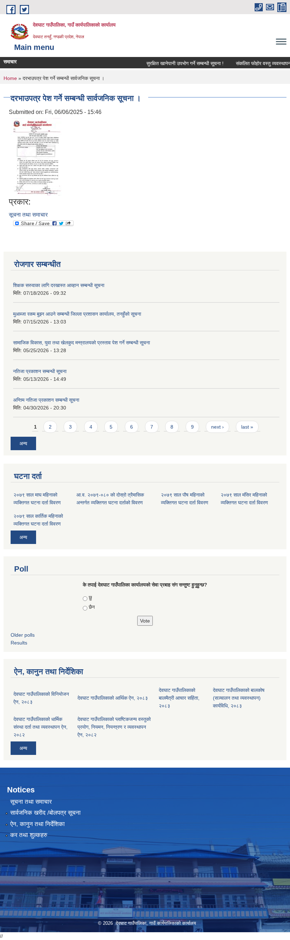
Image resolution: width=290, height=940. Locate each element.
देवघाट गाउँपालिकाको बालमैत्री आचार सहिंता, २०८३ (179, 698)
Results (19, 643)
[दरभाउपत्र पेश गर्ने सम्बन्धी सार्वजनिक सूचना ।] (37, 156)
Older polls (23, 635)
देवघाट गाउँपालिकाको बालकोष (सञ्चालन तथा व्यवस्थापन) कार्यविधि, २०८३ (239, 698)
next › (217, 427)
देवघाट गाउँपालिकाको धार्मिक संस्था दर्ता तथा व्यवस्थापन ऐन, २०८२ (40, 727)
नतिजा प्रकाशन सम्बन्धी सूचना (39, 371)
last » (247, 427)
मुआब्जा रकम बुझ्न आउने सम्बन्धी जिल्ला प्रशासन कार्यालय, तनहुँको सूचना (77, 314)
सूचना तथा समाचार (28, 215)
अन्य (23, 443)
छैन (92, 607)
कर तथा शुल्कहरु (28, 835)
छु (90, 597)
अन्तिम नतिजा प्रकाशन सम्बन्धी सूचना (46, 400)
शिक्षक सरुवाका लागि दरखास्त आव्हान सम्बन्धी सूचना (58, 285)
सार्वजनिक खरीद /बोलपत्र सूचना (45, 812)
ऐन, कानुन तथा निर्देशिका (37, 824)
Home (10, 78)
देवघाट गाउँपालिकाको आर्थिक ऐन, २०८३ (112, 698)
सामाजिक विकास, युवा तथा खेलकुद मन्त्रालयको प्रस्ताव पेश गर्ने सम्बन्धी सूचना (81, 342)
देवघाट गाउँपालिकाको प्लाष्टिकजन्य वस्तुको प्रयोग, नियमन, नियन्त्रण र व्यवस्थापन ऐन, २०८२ (114, 727)
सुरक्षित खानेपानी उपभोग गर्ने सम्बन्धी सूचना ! (176, 63)
